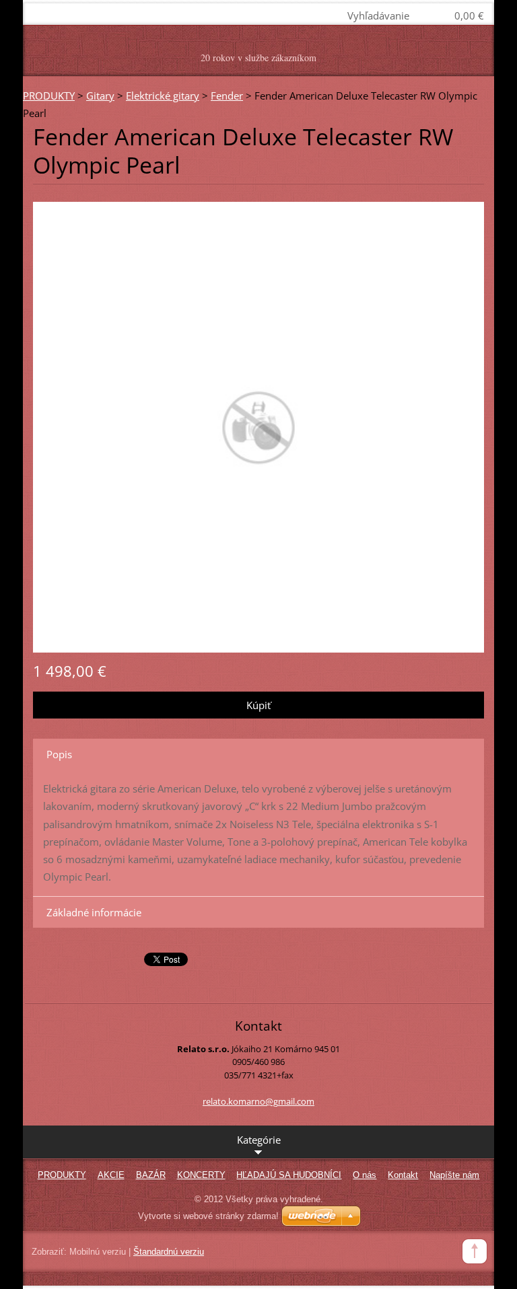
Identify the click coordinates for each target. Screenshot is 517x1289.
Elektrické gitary (162, 95)
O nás (364, 1175)
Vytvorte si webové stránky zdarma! (208, 1216)
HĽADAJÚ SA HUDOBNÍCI (288, 1175)
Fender (227, 95)
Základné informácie (93, 912)
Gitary (100, 95)
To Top (474, 1251)
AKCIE (111, 1175)
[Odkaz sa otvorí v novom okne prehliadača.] (258, 426)
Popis (59, 754)
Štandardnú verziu (168, 1252)
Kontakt (403, 1175)
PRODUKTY (49, 95)
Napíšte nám (454, 1175)
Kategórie (259, 1139)
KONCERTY (201, 1175)
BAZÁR (151, 1175)
